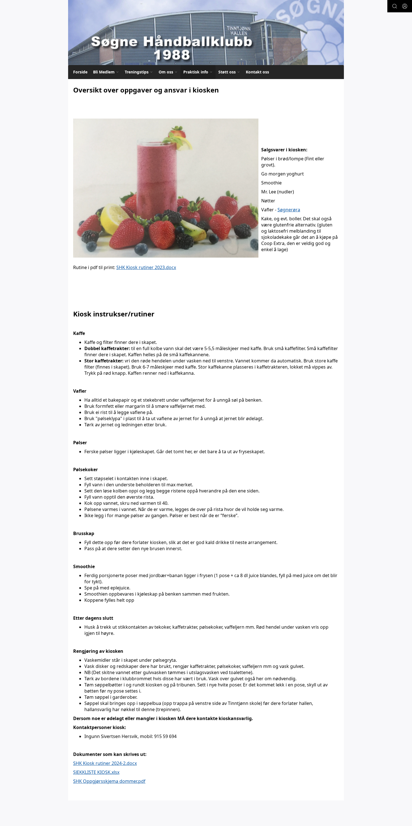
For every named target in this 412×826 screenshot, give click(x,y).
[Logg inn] (405, 6)
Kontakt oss (257, 72)
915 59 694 (165, 736)
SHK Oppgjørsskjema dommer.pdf (109, 781)
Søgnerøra (288, 210)
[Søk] (395, 6)
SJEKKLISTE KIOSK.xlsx (96, 772)
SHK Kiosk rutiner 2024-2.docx (105, 763)
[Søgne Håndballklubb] (206, 32)
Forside (80, 72)
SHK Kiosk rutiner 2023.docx (146, 267)
